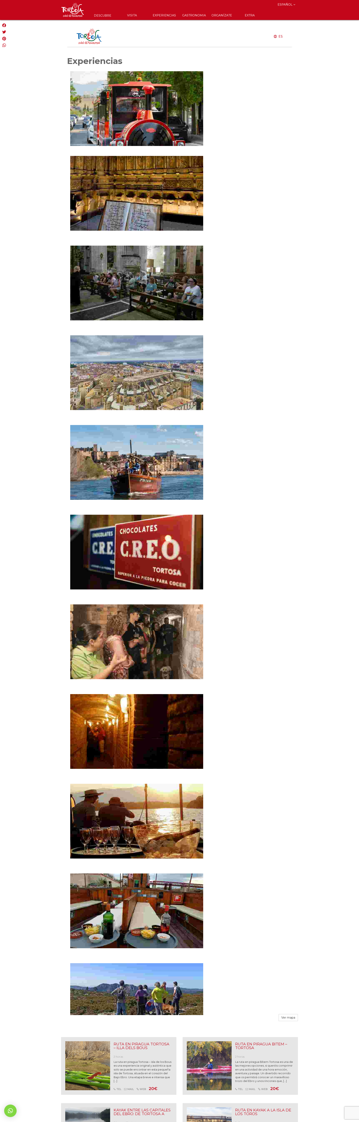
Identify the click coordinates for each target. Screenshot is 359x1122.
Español (285, 4)
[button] (10, 1111)
